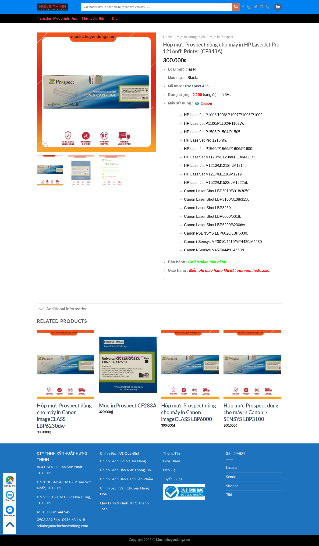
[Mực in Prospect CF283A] (128, 364)
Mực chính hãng (65, 18)
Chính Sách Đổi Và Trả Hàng (123, 461)
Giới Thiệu (171, 461)
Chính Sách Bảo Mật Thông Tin (125, 470)
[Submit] (236, 7)
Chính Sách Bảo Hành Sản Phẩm (126, 479)
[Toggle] (41, 310)
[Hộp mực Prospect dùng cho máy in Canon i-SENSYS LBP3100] (252, 364)
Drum (116, 18)
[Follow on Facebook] (243, 7)
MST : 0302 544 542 (53, 512)
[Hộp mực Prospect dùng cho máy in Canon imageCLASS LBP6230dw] (66, 364)
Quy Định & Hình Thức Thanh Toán (124, 506)
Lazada (231, 468)
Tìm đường (9, 486)
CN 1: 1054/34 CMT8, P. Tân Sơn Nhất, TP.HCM (64, 485)
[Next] (148, 92)
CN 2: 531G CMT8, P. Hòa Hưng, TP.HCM (64, 500)
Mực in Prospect (221, 37)
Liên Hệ (169, 470)
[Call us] (267, 7)
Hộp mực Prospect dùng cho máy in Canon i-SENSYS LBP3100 (250, 412)
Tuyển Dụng (172, 479)
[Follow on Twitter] (255, 7)
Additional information (67, 309)
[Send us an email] (261, 7)
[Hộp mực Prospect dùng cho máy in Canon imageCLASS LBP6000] (190, 364)
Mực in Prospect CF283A (127, 405)
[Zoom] (43, 145)
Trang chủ (44, 18)
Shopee (232, 486)
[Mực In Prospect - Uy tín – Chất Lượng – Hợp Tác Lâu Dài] (55, 7)
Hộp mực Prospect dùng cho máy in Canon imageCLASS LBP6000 (188, 412)
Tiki (229, 495)
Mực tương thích (94, 18)
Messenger (9, 515)
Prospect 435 (197, 86)
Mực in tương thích (191, 37)
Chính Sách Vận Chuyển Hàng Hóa (124, 491)
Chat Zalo (10, 501)
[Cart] (278, 7)
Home (167, 37)
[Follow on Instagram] (249, 7)
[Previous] (45, 92)
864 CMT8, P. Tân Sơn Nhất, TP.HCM (60, 470)
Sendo (231, 477)
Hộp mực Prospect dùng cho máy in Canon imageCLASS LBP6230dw (64, 416)
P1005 (211, 115)
